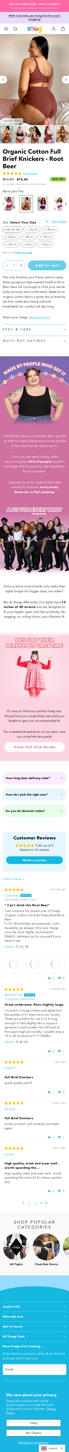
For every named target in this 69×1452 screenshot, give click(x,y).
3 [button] (35, 1203)
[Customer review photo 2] (34, 964)
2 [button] (29, 1203)
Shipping (20, 184)
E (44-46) (12, 237)
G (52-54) (47, 237)
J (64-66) (46, 244)
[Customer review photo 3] (55, 964)
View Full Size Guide (34, 747)
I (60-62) (29, 244)
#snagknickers (40, 317)
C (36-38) (33, 230)
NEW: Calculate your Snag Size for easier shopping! (34, 17)
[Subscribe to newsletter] (62, 1369)
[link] (53, 28)
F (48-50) (29, 237)
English (53, 1448)
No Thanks (33, 1433)
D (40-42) (51, 230)
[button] (6, 28)
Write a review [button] (34, 860)
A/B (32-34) (12, 229)
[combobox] (52, 1448)
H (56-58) (12, 244)
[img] (14, 890)
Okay (33, 1423)
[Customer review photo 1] (14, 964)
